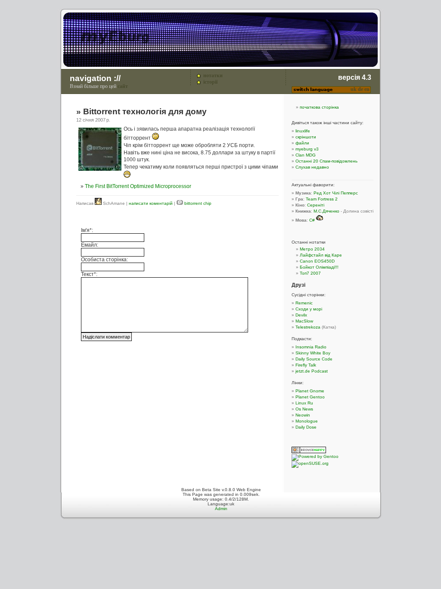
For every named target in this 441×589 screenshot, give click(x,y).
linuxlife (302, 130)
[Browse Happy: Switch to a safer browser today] (309, 451)
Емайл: (89, 245)
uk (354, 89)
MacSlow (304, 321)
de (360, 89)
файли (302, 143)
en (367, 89)
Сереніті (315, 205)
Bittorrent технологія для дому (145, 111)
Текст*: (89, 274)
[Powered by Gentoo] (315, 456)
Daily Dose (306, 427)
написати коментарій (151, 203)
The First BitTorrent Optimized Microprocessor (138, 186)
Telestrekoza (307, 327)
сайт (123, 86)
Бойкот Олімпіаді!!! (319, 267)
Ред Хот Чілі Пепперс (336, 193)
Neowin (302, 415)
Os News (304, 409)
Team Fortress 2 (322, 199)
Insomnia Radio (310, 347)
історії (210, 82)
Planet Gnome (309, 390)
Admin (221, 508)
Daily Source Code (313, 359)
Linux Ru (304, 403)
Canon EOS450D (317, 261)
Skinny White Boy (312, 353)
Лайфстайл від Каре (321, 255)
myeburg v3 (307, 149)
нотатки (213, 75)
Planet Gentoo (310, 397)
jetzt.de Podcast (311, 371)
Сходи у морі (308, 309)
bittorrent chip (197, 203)
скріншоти (305, 137)
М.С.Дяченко (326, 211)
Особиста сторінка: (104, 260)
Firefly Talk (305, 365)
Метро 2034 (312, 249)
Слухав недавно (312, 167)
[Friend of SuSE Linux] (310, 463)
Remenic (304, 303)
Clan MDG (305, 155)
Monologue (306, 421)
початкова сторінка (319, 107)
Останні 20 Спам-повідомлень (326, 161)
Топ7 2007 (310, 273)
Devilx (301, 315)
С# (312, 220)
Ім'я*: (87, 230)
